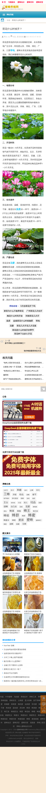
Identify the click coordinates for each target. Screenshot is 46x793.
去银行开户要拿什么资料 (13, 665)
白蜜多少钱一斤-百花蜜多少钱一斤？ (13, 366)
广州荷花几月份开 (34, 310)
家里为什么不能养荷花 (14, 310)
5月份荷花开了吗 (27, 305)
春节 (34, 494)
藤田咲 (5, 375)
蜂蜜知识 (24, 715)
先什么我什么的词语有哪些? (35, 362)
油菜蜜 (27, 704)
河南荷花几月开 (32, 315)
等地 (12, 50)
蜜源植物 (20, 36)
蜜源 (21, 520)
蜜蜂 (30, 519)
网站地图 (18, 732)
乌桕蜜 (16, 696)
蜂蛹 (33, 711)
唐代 (25, 490)
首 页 (4, 2)
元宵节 (6, 490)
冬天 (12, 490)
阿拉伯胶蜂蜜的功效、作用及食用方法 (35, 366)
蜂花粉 (27, 711)
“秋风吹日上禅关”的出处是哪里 (13, 370)
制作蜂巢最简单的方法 (32, 350)
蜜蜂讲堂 (39, 2)
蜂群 (15, 514)
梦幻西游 (15, 498)
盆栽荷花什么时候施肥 (23, 320)
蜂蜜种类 (41, 715)
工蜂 (7, 494)
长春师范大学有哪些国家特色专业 (17, 677)
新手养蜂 (36, 700)
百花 (19, 503)
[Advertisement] (23, 770)
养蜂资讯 (12, 700)
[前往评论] (43, 704)
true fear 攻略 (9, 645)
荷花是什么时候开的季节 (23, 329)
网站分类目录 (40, 729)
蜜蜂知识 (21, 2)
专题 (8, 20)
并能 (14, 494)
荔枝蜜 (15, 707)
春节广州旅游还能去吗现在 (13, 379)
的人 (26, 502)
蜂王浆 (35, 511)
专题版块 (11, 2)
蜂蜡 (14, 520)
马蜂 (24, 523)
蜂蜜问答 (12, 719)
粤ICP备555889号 (35, 732)
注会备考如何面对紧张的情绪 (15, 649)
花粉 (21, 507)
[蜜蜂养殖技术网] (23, 7)
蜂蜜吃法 (8, 715)
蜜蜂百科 (30, 2)
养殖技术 (24, 696)
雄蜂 (11, 524)
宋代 (38, 490)
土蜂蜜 (20, 700)
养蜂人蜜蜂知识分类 (24, 726)
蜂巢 (12, 510)
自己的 (14, 506)
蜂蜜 (31, 514)
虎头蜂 (22, 707)
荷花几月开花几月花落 (26, 325)
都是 (5, 524)
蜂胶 (23, 516)
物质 (33, 498)
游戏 (28, 498)
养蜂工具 (32, 696)
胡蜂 (6, 506)
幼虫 (21, 494)
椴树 (22, 498)
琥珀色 (13, 503)
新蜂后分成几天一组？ (12, 669)
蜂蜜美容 (4, 719)
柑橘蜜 (6, 704)
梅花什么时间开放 (15, 315)
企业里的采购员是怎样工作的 (35, 375)
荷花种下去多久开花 (23, 333)
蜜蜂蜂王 (38, 520)
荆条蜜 (8, 707)
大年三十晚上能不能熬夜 (13, 657)
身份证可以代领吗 (11, 673)
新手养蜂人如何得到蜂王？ (15, 343)
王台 (6, 502)
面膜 (17, 524)
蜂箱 (6, 515)
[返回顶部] (43, 710)
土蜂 (31, 490)
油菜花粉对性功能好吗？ (13, 653)
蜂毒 (19, 510)
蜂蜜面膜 (21, 719)
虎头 (5, 511)
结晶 (33, 502)
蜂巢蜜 (34, 707)
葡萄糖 (35, 507)
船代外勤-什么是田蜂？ (13, 661)
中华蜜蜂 (8, 696)
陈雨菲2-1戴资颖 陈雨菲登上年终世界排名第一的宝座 (24, 681)
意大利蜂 (28, 700)
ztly (9, 37)
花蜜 (12, 262)
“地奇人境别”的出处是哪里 (13, 362)
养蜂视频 (4, 700)
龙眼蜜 (32, 722)
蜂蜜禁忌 (32, 715)
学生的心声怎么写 (31, 370)
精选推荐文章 (9, 732)
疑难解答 (25, 732)
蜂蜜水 (6, 520)
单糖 (19, 489)
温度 (18, 209)
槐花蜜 (20, 704)
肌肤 (40, 503)
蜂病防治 (14, 711)
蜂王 (27, 510)
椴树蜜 (13, 704)
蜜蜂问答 (24, 722)
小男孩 (23, 744)
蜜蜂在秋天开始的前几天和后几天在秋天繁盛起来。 (35, 379)
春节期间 (6, 498)
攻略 (27, 495)
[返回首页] (43, 698)
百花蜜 (34, 704)
